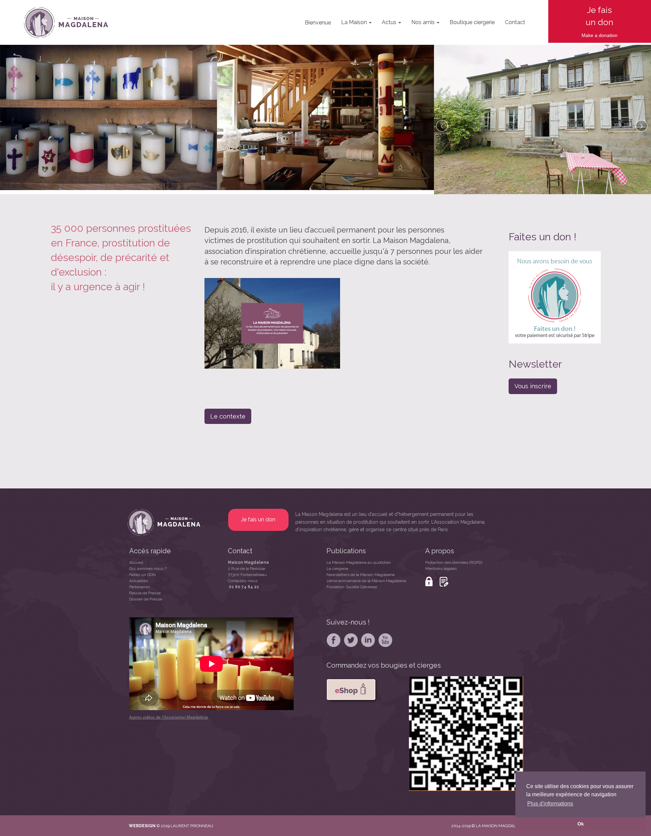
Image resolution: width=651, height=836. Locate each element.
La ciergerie (337, 568)
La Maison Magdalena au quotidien (359, 562)
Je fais (599, 10)
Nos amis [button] (423, 22)
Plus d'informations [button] (550, 803)
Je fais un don (258, 519)
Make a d (591, 35)
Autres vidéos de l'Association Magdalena (168, 717)
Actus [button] (390, 22)
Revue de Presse (145, 593)
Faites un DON (142, 574)
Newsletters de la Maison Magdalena (361, 574)
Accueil (136, 562)
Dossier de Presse (145, 599)
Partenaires (139, 586)
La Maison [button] (354, 22)
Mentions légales (441, 568)
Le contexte (227, 416)
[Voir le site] (156, 825)
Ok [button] (580, 823)
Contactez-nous (242, 580)
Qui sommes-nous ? (147, 568)
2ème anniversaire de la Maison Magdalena (366, 580)
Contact (515, 22)
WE (132, 825)
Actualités (138, 580)
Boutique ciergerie (472, 22)
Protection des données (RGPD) (453, 562)
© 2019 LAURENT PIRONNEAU (185, 825)
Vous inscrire (532, 386)
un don (599, 22)
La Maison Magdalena (319, 514)
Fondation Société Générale (352, 586)
